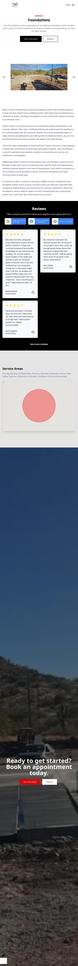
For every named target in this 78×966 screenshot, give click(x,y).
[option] (39, 77)
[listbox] (39, 77)
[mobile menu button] (73, 4)
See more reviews (39, 344)
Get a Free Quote (30, 39)
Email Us (50, 39)
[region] (39, 77)
